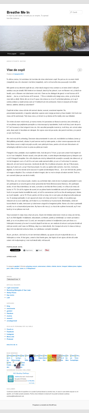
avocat (34, 266)
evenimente (11, 308)
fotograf (64, 266)
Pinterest (10, 339)
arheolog (29, 266)
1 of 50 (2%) (30, 380)
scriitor (16, 268)
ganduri (16, 266)
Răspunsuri (31, 268)
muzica (9, 316)
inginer (79, 266)
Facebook (10, 331)
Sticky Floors (11, 292)
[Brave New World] (18, 368)
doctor (59, 266)
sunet (22, 268)
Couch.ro (10, 329)
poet (8, 268)
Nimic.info (10, 336)
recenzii (9, 318)
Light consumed (12, 288)
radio (12, 268)
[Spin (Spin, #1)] (22, 358)
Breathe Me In (18, 12)
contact (22, 54)
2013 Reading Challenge (21, 373)
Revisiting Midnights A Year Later (19, 290)
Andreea (17, 377)
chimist (53, 266)
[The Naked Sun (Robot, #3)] (45, 360)
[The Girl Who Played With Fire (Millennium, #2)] (54, 361)
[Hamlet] (31, 361)
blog (8, 306)
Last (8, 297)
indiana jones (72, 266)
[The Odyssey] (40, 360)
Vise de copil (16, 70)
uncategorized (12, 321)
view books (31, 383)
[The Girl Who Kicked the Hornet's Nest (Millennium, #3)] (58, 361)
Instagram (10, 334)
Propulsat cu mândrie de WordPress (44, 405)
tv (24, 268)
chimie (48, 266)
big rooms (10, 295)
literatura (10, 313)
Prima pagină (11, 54)
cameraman (42, 266)
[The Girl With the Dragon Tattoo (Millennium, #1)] (49, 361)
